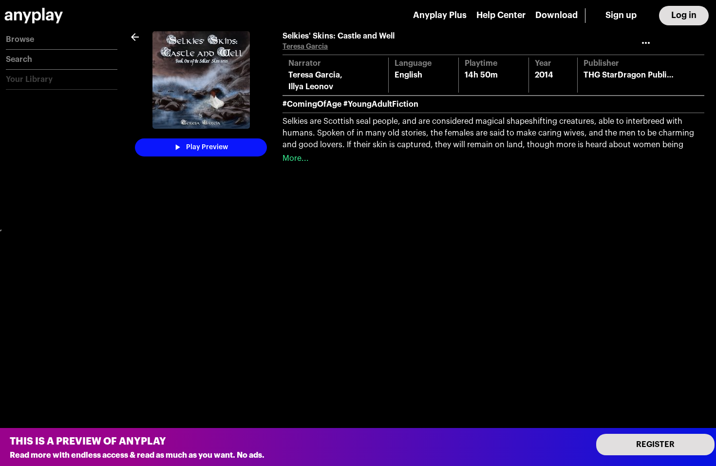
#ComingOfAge (312, 104)
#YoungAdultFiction (380, 104)
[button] (61, 40)
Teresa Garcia (305, 46)
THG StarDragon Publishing (636, 75)
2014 (544, 75)
